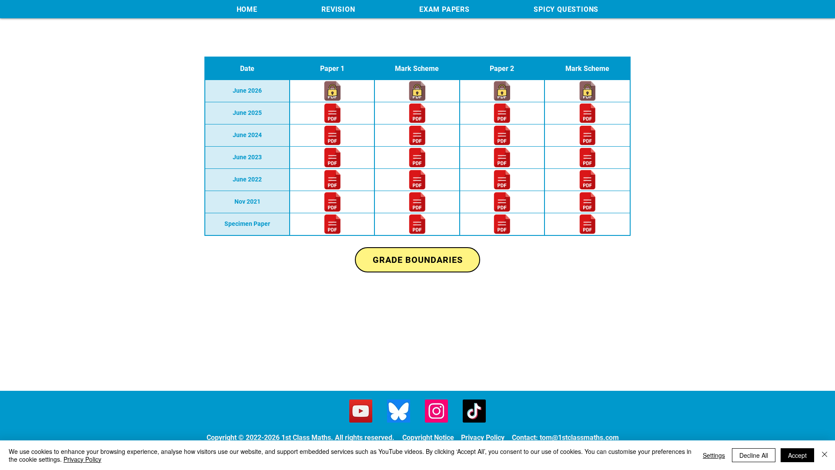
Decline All (753, 455)
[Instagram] (436, 411)
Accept (797, 455)
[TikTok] (474, 411)
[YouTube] (360, 411)
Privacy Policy (82, 459)
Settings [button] (714, 455)
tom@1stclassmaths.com (579, 437)
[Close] (824, 455)
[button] (338, 9)
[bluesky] (398, 411)
